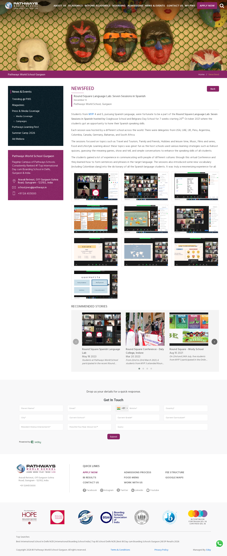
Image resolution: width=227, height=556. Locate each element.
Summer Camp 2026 (23, 133)
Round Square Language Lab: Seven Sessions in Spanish (110, 97)
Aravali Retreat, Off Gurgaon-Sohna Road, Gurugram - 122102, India (38, 181)
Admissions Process (137, 472)
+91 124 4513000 (27, 194)
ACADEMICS (75, 5)
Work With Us (133, 482)
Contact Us (91, 482)
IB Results (89, 477)
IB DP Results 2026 (170, 542)
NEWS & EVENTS (155, 5)
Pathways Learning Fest (25, 127)
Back (213, 89)
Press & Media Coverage (26, 111)
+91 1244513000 (28, 486)
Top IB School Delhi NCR (103, 542)
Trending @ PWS (21, 99)
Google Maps (174, 477)
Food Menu (131, 477)
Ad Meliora (18, 139)
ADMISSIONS (135, 5)
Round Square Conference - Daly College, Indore (145, 351)
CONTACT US (175, 5)
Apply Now (207, 5)
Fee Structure (174, 472)
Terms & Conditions (120, 550)
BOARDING (118, 5)
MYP (91, 114)
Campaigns (21, 121)
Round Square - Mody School (187, 349)
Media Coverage (24, 116)
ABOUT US (60, 5)
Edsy (208, 550)
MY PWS (190, 5)
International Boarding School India (72, 542)
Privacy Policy (161, 550)
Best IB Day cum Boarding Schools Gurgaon (138, 542)
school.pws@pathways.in (32, 187)
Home (201, 75)
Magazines (18, 105)
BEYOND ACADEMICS (97, 5)
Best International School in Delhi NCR (35, 542)
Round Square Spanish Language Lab (101, 351)
